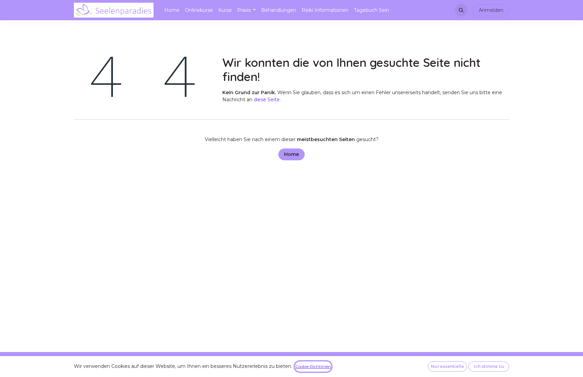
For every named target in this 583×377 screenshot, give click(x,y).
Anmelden (491, 10)
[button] (461, 10)
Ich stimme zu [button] (489, 366)
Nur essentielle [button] (447, 366)
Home (291, 154)
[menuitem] (172, 10)
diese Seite (267, 100)
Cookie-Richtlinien (313, 366)
